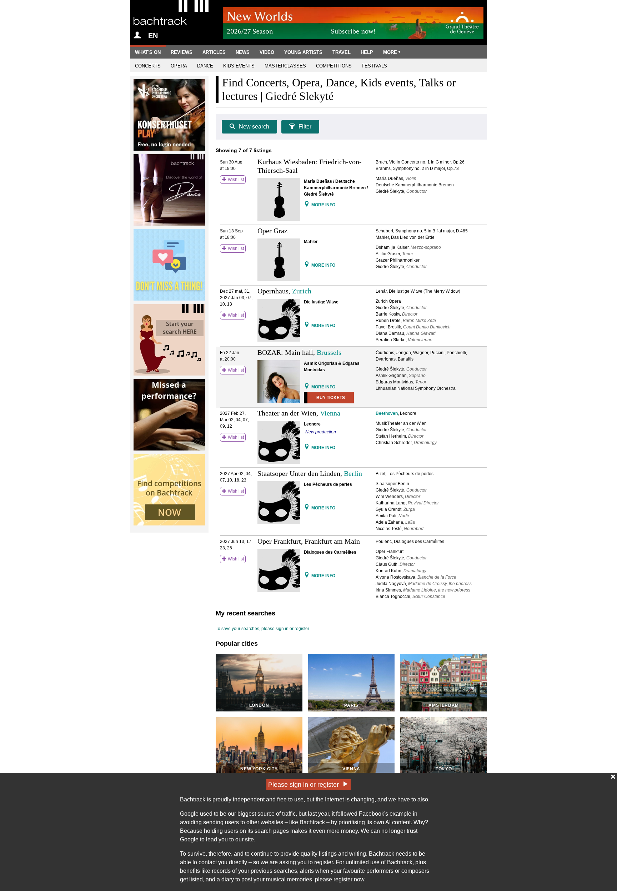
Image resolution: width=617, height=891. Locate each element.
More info (323, 204)
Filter (305, 127)
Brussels (329, 352)
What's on (148, 52)
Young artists (303, 52)
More (390, 52)
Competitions (334, 66)
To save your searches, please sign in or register (262, 628)
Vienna (330, 413)
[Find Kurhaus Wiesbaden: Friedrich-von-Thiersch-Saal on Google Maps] (307, 204)
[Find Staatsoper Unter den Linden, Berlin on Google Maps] (307, 507)
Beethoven (387, 413)
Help (367, 52)
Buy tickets (330, 397)
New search (254, 127)
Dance (205, 66)
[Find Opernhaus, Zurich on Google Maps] (307, 325)
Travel (341, 52)
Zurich (301, 291)
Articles (214, 52)
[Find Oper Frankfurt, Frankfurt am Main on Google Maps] (307, 575)
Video (267, 52)
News (243, 52)
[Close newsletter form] (613, 777)
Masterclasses (285, 66)
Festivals (374, 66)
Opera (179, 66)
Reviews (181, 52)
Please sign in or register (303, 784)
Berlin (353, 473)
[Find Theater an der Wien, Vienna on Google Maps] (307, 447)
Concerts (148, 66)
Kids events (239, 66)
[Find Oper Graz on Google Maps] (307, 265)
